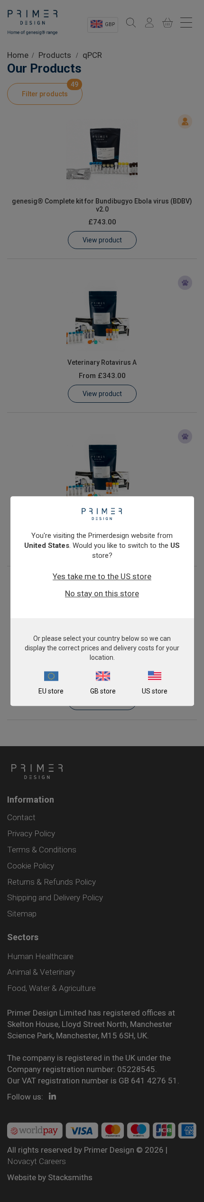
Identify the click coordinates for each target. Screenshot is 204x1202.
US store (154, 691)
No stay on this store (102, 593)
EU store (51, 691)
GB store (103, 691)
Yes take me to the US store (102, 576)
